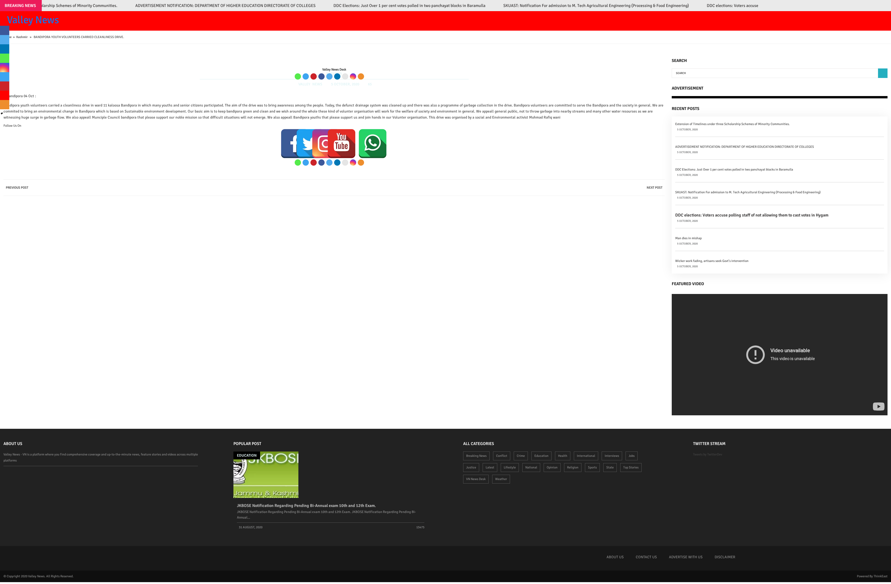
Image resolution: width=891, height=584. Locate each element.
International (586, 456)
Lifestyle (510, 467)
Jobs (632, 456)
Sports (592, 467)
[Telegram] (306, 76)
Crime (521, 456)
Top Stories (631, 467)
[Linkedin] (337, 76)
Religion (572, 467)
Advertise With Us (686, 557)
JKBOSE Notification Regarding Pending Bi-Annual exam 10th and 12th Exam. (306, 505)
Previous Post (17, 188)
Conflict (501, 456)
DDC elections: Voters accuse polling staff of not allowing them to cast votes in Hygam (751, 215)
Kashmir (22, 37)
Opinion (552, 467)
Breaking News (476, 456)
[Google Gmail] (345, 76)
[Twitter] (329, 76)
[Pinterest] (313, 76)
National (531, 467)
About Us (615, 557)
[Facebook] (321, 76)
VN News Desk (476, 479)
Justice (471, 467)
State (610, 467)
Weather (501, 479)
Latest (490, 467)
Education (247, 455)
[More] (361, 76)
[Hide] (2, 113)
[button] (883, 73)
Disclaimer (725, 557)
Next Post (654, 188)
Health (562, 456)
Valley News (33, 20)
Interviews (612, 456)
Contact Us (646, 557)
